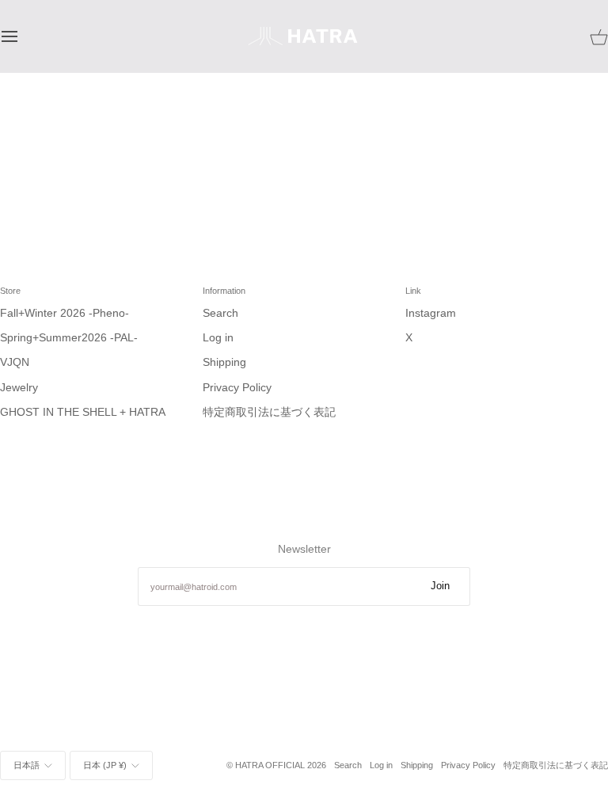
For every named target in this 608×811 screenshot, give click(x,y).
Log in (218, 338)
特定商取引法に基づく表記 (269, 412)
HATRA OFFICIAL (270, 765)
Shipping (224, 362)
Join (440, 586)
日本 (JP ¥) (105, 765)
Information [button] (224, 290)
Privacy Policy (237, 388)
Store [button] (10, 290)
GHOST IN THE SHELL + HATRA (82, 412)
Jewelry (19, 388)
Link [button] (413, 290)
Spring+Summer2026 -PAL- (69, 338)
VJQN (14, 362)
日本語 (26, 765)
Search (220, 313)
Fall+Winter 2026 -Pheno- (64, 313)
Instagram (430, 313)
